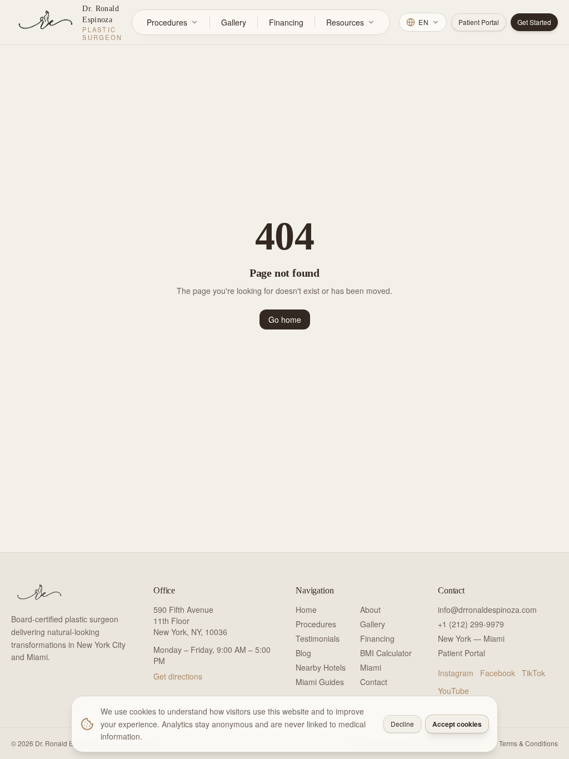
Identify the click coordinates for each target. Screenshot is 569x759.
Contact (373, 681)
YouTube (453, 690)
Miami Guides (320, 681)
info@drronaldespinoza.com (487, 609)
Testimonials (318, 638)
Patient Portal (478, 22)
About (370, 609)
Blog (303, 652)
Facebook (497, 672)
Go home (284, 319)
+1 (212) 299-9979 (471, 624)
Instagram (455, 672)
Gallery (233, 22)
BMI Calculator (386, 652)
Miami (370, 667)
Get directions (177, 676)
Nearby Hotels (321, 667)
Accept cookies (457, 724)
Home (306, 609)
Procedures (167, 22)
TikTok (533, 672)
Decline (402, 723)
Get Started (534, 22)
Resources (345, 22)
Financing (286, 22)
